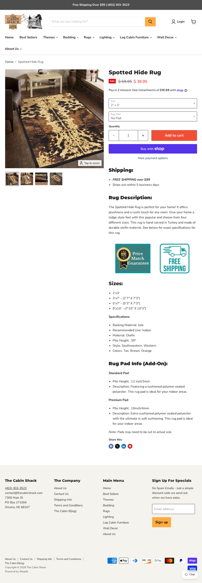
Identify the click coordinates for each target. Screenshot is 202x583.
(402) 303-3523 (16, 488)
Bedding (69, 37)
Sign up (161, 522)
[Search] (150, 21)
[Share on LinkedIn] (123, 446)
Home (9, 37)
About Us (12, 49)
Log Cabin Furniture (135, 37)
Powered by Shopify (16, 571)
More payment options (153, 158)
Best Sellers (28, 37)
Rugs (88, 37)
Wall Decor (165, 37)
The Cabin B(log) (65, 511)
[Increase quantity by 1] (143, 135)
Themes (49, 37)
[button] (178, 21)
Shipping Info (63, 500)
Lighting (106, 37)
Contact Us (61, 494)
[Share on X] (117, 446)
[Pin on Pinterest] (130, 446)
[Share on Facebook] (111, 446)
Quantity (114, 126)
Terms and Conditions (68, 505)
